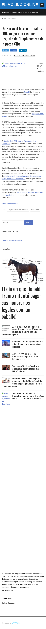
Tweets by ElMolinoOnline (12, 240)
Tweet (6, 50)
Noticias (25, 55)
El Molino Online (20, 5)
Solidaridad (31, 55)
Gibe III (27, 92)
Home (4, 19)
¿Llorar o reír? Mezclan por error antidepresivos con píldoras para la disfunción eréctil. (25, 356)
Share (15, 50)
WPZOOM (16, 623)
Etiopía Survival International (18, 210)
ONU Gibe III (35, 210)
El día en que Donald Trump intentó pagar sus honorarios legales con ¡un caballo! (21, 302)
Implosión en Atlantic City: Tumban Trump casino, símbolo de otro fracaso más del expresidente (27, 344)
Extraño (6, 249)
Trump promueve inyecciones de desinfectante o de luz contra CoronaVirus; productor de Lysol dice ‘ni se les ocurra (28, 396)
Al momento (18, 55)
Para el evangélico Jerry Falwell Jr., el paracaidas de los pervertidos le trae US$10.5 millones (26, 369)
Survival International (10, 204)
